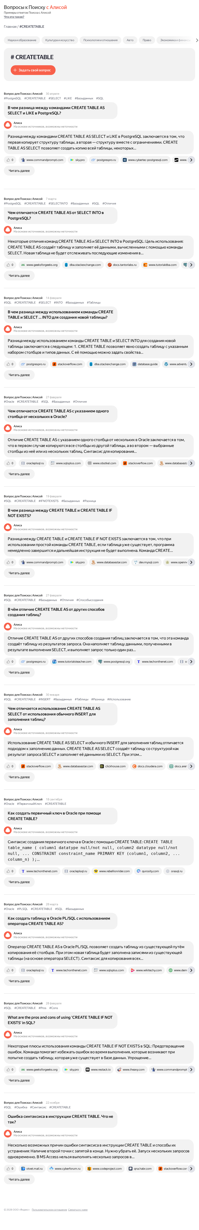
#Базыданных (84, 98)
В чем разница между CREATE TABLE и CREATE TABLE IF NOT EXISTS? (60, 513)
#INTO (58, 302)
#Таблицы (93, 302)
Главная (10, 26)
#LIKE (68, 98)
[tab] (32, 40)
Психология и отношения (100, 40)
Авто (130, 40)
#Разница (89, 501)
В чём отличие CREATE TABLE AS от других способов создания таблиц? (56, 612)
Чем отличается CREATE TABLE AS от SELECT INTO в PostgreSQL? (56, 215)
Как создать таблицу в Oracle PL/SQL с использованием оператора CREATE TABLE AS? (59, 921)
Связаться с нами (78, 1209)
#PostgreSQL (12, 98)
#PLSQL (22, 909)
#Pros (42, 1008)
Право (147, 40)
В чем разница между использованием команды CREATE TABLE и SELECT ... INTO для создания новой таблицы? (60, 315)
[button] (33, 70)
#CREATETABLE (35, 98)
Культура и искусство (59, 40)
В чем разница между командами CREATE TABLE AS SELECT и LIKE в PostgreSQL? (56, 110)
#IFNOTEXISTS (48, 501)
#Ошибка (20, 1107)
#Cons (53, 1008)
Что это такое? (14, 16)
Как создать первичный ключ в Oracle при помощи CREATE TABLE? (54, 816)
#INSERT (44, 699)
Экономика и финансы (175, 40)
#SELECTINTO (58, 203)
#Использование (119, 699)
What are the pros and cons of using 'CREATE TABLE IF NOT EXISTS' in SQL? (60, 1020)
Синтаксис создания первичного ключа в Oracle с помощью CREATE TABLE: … (94, 851)
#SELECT (55, 98)
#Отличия (109, 203)
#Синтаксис (38, 1107)
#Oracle (9, 401)
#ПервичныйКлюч (29, 803)
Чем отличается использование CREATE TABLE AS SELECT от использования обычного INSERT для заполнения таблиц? (54, 714)
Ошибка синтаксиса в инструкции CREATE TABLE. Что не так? (60, 1119)
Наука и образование (22, 40)
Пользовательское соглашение (49, 1209)
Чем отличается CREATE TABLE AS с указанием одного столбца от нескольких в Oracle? (58, 414)
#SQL (100, 98)
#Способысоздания (89, 600)
